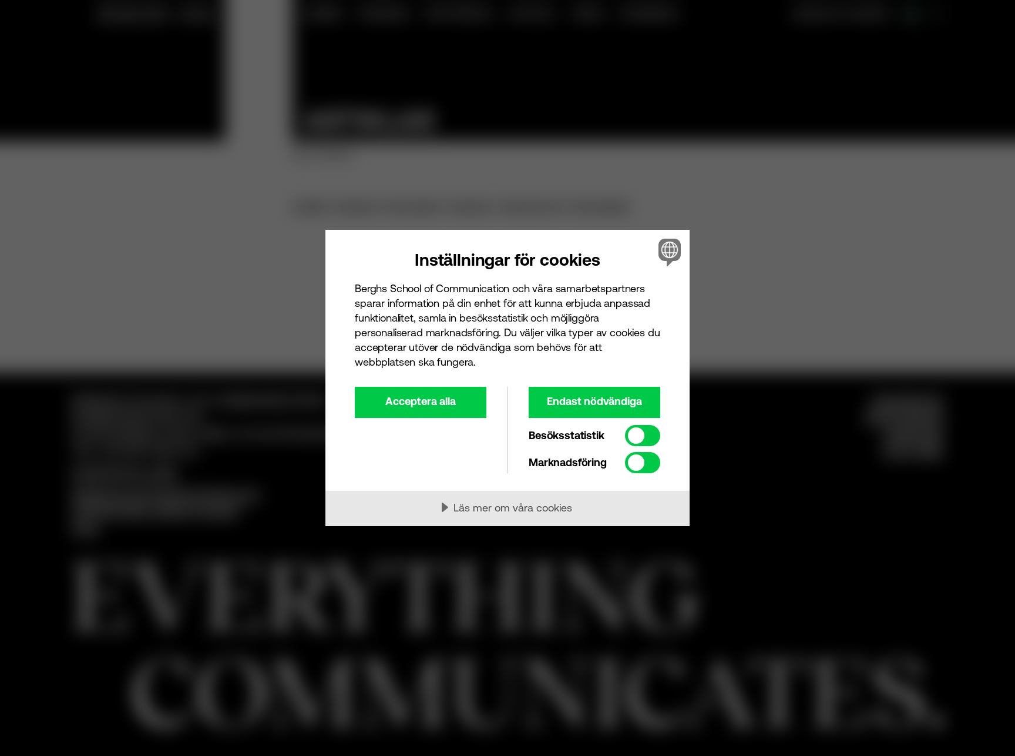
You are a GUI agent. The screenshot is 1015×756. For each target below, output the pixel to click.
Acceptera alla (420, 401)
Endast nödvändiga (594, 401)
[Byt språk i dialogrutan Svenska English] (668, 252)
